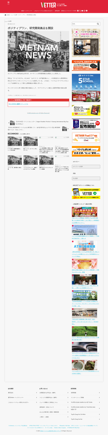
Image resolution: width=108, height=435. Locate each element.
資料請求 (57, 10)
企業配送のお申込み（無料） (48, 392)
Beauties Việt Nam (65, 425)
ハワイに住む (49, 427)
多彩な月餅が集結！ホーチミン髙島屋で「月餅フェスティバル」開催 (85, 271)
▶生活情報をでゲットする (18, 104)
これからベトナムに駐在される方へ (43, 10)
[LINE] (86, 11)
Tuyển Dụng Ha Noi (76, 419)
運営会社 (10, 392)
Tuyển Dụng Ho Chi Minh (78, 414)
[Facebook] (78, 11)
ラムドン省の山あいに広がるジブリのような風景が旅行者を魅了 (85, 338)
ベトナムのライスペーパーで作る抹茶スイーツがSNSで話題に (85, 372)
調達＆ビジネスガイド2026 (68, 10)
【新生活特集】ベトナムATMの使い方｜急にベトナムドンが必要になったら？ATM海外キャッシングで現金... (85, 254)
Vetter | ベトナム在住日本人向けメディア (50, 431)
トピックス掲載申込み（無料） (49, 397)
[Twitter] (80, 11)
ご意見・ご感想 (44, 417)
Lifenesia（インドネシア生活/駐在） (19, 425)
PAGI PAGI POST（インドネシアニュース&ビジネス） (44, 425)
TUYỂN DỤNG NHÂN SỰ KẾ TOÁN (81, 402)
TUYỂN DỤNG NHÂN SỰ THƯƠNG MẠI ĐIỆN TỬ (83, 408)
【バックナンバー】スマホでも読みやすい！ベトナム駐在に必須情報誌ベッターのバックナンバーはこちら (85, 355)
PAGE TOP (103, 420)
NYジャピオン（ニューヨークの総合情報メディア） (85, 425)
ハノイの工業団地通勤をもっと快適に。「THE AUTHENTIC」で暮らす (85, 237)
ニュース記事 (8, 21)
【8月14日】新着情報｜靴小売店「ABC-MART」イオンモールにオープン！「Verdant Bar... (85, 322)
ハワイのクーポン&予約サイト (36, 427)
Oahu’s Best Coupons (60, 427)
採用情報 (73, 392)
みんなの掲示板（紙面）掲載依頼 (49, 412)
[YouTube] (82, 11)
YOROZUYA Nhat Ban (73, 427)
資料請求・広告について (47, 407)
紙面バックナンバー (26, 10)
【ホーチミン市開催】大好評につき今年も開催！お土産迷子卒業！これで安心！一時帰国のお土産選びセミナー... (85, 220)
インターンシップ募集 (77, 397)
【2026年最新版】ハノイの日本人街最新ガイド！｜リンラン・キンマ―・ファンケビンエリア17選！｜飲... (85, 304)
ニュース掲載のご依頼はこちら (49, 402)
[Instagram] (84, 11)
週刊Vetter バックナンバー (15, 397)
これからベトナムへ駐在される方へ (18, 402)
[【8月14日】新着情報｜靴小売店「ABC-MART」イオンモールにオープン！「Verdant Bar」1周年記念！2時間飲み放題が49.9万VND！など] (85, 317)
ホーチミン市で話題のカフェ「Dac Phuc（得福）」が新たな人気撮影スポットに (85, 287)
